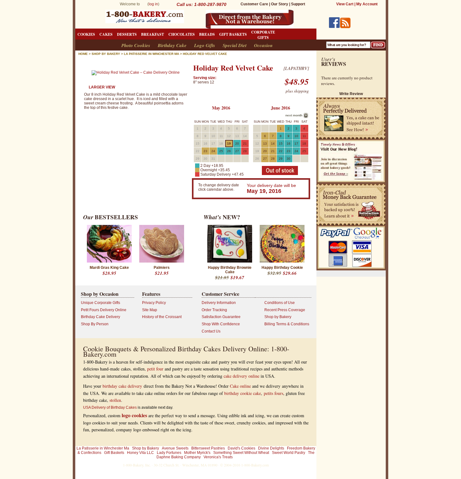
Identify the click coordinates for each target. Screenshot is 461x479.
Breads (207, 34)
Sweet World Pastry (288, 452)
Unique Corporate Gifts (100, 303)
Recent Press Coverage (284, 310)
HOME (83, 54)
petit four (155, 369)
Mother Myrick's (197, 452)
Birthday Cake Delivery (100, 317)
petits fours (273, 393)
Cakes (106, 34)
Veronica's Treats (218, 457)
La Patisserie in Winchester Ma (103, 448)
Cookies (86, 34)
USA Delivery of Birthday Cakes (110, 407)
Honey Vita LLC (140, 452)
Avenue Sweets (175, 448)
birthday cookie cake (242, 393)
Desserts (127, 34)
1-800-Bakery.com (255, 464)
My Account (367, 4)
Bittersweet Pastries (208, 448)
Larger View (102, 87)
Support (298, 4)
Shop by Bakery (106, 54)
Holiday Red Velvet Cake (205, 54)
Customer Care (254, 4)
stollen (115, 400)
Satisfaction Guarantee (221, 317)
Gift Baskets (233, 34)
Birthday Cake (172, 45)
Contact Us (211, 331)
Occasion (263, 45)
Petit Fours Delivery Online (103, 310)
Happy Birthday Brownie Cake (230, 269)
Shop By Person (95, 324)
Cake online (240, 386)
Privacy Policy (154, 303)
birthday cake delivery (122, 386)
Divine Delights (271, 448)
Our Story (279, 4)
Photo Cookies (135, 45)
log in (153, 4)
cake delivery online (241, 376)
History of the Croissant (162, 317)
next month (293, 115)
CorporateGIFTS (263, 34)
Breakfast (152, 34)
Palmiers (162, 267)
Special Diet (234, 45)
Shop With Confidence (221, 324)
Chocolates (181, 34)
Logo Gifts (204, 45)
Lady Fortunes (169, 452)
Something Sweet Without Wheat (241, 452)
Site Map (149, 310)
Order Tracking (214, 310)
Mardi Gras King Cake (109, 267)
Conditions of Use (279, 303)
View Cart (344, 4)
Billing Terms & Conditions (286, 324)
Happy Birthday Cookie (282, 267)
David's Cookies (241, 448)
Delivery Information (219, 303)
